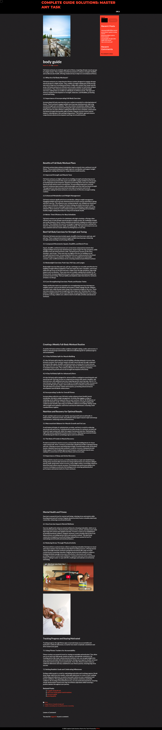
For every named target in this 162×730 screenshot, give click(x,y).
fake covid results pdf (107, 42)
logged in (54, 716)
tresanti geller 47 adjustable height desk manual (108, 39)
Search (103, 17)
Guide (46, 702)
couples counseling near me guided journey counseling (59, 706)
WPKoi (98, 728)
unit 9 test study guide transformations (59, 692)
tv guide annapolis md (54, 690)
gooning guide (51, 696)
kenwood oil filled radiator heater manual (108, 36)
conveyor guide (52, 694)
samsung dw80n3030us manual (109, 30)
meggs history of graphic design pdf (54, 704)
